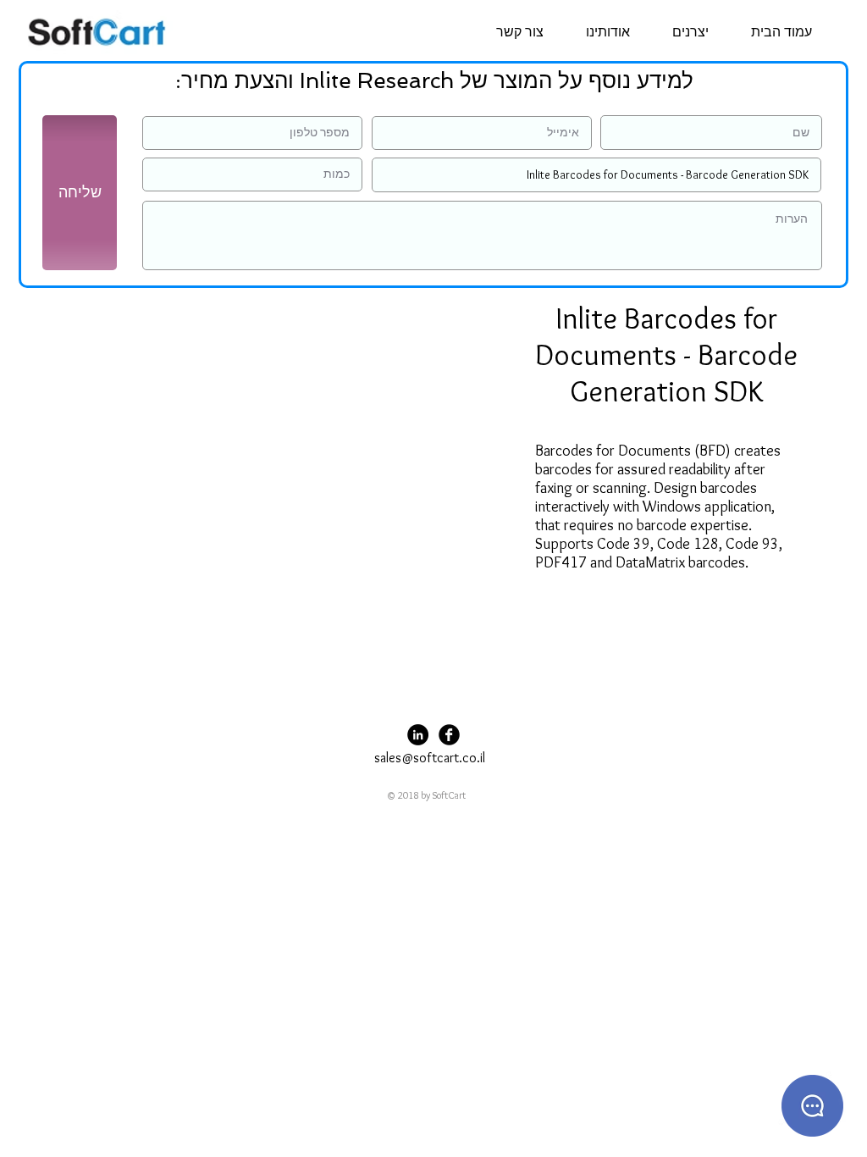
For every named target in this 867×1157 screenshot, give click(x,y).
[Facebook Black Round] (449, 734)
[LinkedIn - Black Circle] (417, 734)
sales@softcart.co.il (429, 758)
